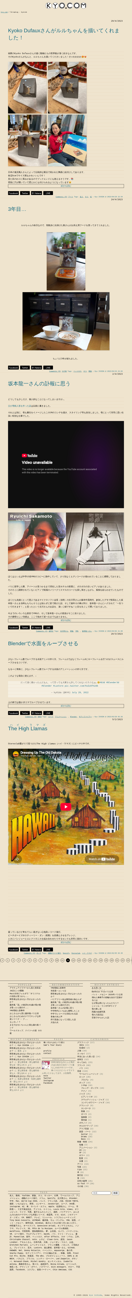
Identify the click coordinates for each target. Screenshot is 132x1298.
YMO (76, 631)
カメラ (61, 1231)
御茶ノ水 (13, 1267)
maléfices (15, 1231)
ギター (71, 1267)
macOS (46, 1234)
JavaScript (53, 1204)
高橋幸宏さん (24, 1264)
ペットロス (77, 371)
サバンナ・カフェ (38, 1207)
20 (112, 960)
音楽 (79, 1071)
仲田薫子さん (15, 1226)
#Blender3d (112, 682)
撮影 (12, 1204)
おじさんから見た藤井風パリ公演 (24, 1013)
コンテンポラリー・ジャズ (92, 1103)
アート (70, 197)
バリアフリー (65, 1212)
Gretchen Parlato (19, 1245)
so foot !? (83, 1184)
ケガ (57, 1215)
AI (23, 1207)
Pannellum (19, 1237)
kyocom (66, 5)
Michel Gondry (38, 1261)
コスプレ (31, 1270)
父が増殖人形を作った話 (19, 406)
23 (128, 960)
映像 (63, 1253)
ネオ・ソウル (67, 1237)
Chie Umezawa (59, 1270)
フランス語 (52, 1201)
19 (106, 960)
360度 (72, 1204)
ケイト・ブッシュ (65, 1234)
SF (80, 1153)
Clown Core (52, 1239)
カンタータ (86, 1108)
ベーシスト (47, 1250)
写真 (79, 1167)
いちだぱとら (21, 1204)
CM (80, 1150)
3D (29, 1228)
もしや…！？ (15, 1022)
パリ (81, 1068)
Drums (84, 1137)
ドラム (42, 1198)
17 (95, 960)
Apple (51, 1207)
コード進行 (19, 1234)
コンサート (40, 1204)
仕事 (56, 1196)
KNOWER (13, 1250)
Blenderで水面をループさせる (43, 643)
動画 (18, 1196)
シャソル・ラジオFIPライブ (105, 1006)
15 (84, 960)
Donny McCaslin (32, 1250)
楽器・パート (85, 1132)
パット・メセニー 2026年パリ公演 (107, 995)
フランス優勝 (53, 1245)
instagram (15, 1207)
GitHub (71, 1248)
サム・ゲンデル (57, 1220)
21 (117, 960)
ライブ (22, 1212)
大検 (45, 1242)
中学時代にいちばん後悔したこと (65, 1011)
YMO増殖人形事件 (17, 1011)
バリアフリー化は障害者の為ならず (66, 999)
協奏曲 (84, 1117)
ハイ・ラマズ (87, 953)
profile (47, 1051)
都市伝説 (29, 1223)
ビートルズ (71, 1264)
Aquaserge (59, 1250)
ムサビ (42, 1239)
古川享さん (64, 631)
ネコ (86, 197)
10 (57, 960)
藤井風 (45, 1220)
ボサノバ (83, 1123)
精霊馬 (49, 1215)
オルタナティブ (86, 1126)
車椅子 (29, 1217)
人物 (79, 1051)
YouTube (26, 1196)
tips (79, 1170)
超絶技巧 (44, 1264)
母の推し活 (96, 1009)
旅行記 (80, 1175)
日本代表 (37, 1242)
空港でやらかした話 (100, 1018)
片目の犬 (54, 1022)
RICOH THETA (72, 1201)
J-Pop (84, 1085)
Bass (83, 1139)
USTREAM (36, 1220)
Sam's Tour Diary (52, 1045)
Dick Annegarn (58, 1267)
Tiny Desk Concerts (20, 1220)
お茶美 (53, 1231)
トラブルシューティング (64, 1217)
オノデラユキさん (65, 1226)
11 (62, 960)
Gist (63, 1215)
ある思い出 (96, 988)
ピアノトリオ (87, 1097)
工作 (77, 1237)
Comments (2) (42, 631)
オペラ (84, 1114)
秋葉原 (30, 1256)
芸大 (30, 1248)
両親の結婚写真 (98, 1012)
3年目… (17, 209)
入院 (61, 1201)
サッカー (48, 1196)
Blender (73, 717)
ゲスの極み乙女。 (51, 1253)
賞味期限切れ (38, 1231)
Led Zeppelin (63, 1259)
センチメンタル (54, 1261)
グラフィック (83, 1042)
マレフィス (20, 1228)
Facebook (13, 193)
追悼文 (51, 631)
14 (79, 960)
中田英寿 (26, 1231)
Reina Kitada (57, 1264)
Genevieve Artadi (46, 1226)
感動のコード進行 (54, 953)
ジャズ (82, 1094)
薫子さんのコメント (42, 1212)
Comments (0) (61, 197)
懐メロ (35, 1264)
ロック (82, 1077)
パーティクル (72, 1231)
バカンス (65, 1245)
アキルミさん (25, 1242)
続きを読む (66, 186)
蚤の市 (69, 1250)
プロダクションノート (55, 1256)
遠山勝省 (48, 1248)
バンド (42, 1201)
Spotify (66, 953)
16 (90, 960)
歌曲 (83, 1111)
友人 (81, 197)
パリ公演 (102, 992)
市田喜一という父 (58, 991)
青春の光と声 (56, 1017)
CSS (70, 1270)
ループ (50, 717)
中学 (12, 1201)
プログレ (85, 1080)
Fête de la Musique (42, 1228)
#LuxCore (58, 686)
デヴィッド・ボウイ (28, 1267)
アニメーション (60, 717)
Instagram (48, 1081)
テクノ (84, 1091)
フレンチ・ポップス (90, 1088)
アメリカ (37, 1209)
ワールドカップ (67, 1196)
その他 (64, 371)
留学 (28, 1237)
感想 (55, 1212)
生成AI (82, 1048)
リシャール (47, 1217)
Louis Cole (59, 1209)
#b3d (102, 682)
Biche (22, 1256)
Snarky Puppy (16, 1253)
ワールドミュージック (89, 1074)
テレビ (37, 1217)
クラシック (84, 1105)
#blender (47, 686)
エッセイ (81, 1054)
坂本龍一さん (87, 631)
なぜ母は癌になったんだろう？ (105, 1003)
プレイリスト (19, 1248)
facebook (20, 1270)
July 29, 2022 (80, 692)
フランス (81, 1065)
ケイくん (47, 1209)
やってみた (82, 1062)
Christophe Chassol (20, 1239)
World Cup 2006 (29, 1201)
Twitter (25, 193)
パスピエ (20, 1259)
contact (47, 1053)
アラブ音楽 (84, 1129)
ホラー (82, 1155)
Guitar (84, 1134)
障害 (31, 1204)
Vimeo (70, 1209)
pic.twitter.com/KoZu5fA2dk (81, 686)
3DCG (40, 717)
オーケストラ (29, 1226)
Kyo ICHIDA (23, 1045)
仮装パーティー (44, 1270)
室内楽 (84, 1120)
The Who (40, 1256)
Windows (39, 1223)
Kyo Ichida (95, 1295)
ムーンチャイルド (37, 1245)
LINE (48, 193)
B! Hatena (36, 193)
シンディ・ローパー (45, 1259)
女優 (81, 1161)
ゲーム (71, 1207)
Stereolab (75, 953)
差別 (62, 1239)
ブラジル (30, 1259)
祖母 (74, 1220)
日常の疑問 (82, 1181)
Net (20, 1250)
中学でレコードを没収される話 (64, 1014)
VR (11, 1234)
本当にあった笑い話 (86, 1057)
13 (73, 960)
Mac (17, 1201)
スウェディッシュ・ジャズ (92, 1100)
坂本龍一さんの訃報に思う (39, 383)
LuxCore (38, 1248)
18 (101, 960)
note (45, 1076)
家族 (90, 371)
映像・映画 (82, 1142)
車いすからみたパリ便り (54, 1042)
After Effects (51, 1237)
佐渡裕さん (61, 1207)
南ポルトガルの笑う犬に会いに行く (61, 1223)
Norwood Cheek (21, 1261)
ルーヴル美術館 (61, 1228)
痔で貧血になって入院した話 (63, 1020)
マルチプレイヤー (34, 1234)
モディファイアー (85, 717)
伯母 (69, 1253)
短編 (81, 1145)
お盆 (71, 1242)
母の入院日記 (97, 1015)
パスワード (44, 1267)
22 (123, 960)
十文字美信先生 (24, 1209)
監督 (81, 1158)
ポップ (38, 953)
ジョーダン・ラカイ (58, 1242)
